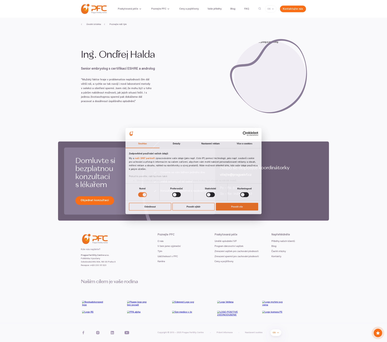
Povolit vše (237, 206)
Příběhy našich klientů (283, 241)
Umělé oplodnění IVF (226, 241)
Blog (273, 246)
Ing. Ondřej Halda (119, 55)
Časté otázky (278, 251)
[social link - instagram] (97, 332)
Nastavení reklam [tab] (210, 143)
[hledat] (260, 8)
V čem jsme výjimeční (169, 246)
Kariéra (161, 261)
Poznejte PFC (158, 9)
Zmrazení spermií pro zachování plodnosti (237, 256)
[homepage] (94, 9)
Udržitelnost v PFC (168, 256)
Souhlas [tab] (142, 143)
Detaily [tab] (176, 143)
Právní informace (225, 333)
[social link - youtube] (126, 332)
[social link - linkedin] (112, 332)
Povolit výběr (193, 206)
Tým (160, 251)
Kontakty (276, 256)
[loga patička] (103, 305)
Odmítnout (150, 206)
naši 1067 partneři (145, 158)
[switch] (176, 194)
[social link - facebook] (83, 332)
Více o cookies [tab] (244, 143)
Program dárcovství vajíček (229, 246)
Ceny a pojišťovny (224, 261)
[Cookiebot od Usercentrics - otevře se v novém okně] (245, 133)
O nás (161, 241)
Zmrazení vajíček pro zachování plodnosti (237, 251)
